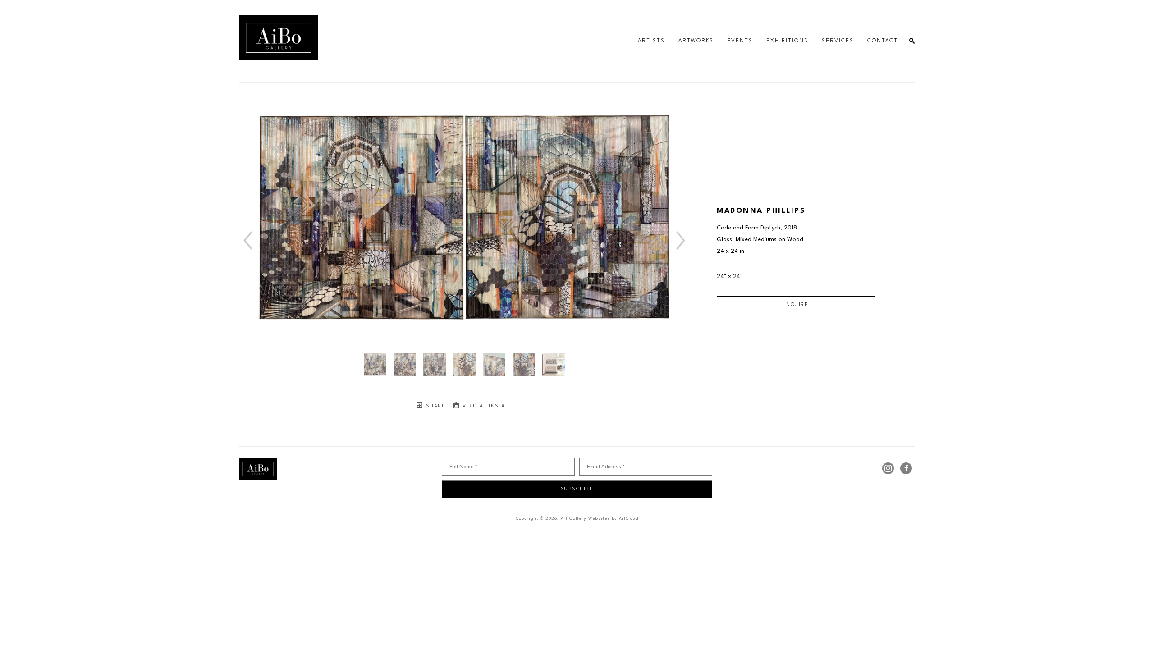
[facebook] (906, 468)
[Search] (912, 41)
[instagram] (888, 468)
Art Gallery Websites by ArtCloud (599, 518)
